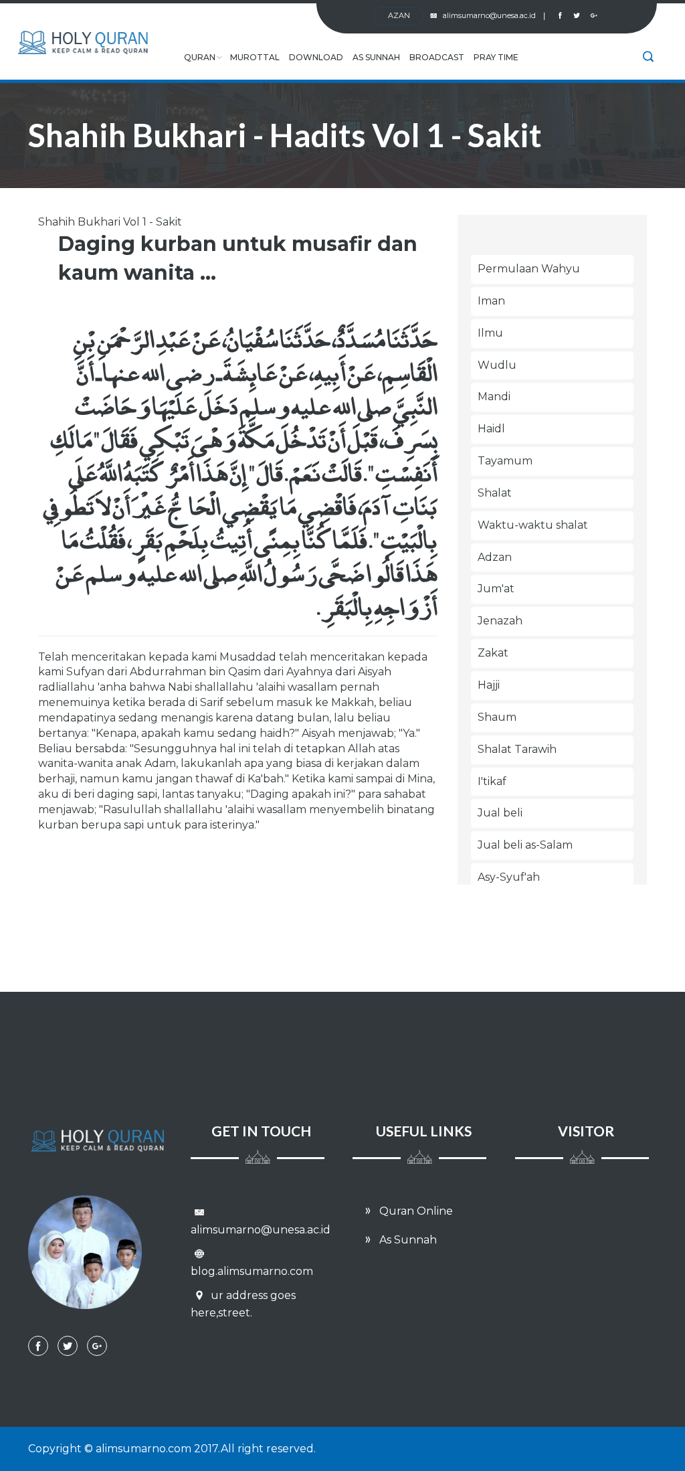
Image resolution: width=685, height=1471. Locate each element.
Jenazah (500, 620)
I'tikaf (492, 781)
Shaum (497, 717)
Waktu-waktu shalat (533, 525)
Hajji (489, 685)
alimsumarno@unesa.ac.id (494, 15)
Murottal (255, 57)
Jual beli (500, 812)
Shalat (495, 493)
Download (316, 57)
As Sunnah (376, 57)
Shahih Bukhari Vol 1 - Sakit (110, 221)
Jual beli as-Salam (525, 845)
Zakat (493, 652)
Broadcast (436, 57)
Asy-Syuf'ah (509, 877)
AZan (399, 15)
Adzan (495, 557)
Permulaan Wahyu (529, 268)
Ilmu (490, 333)
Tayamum (505, 460)
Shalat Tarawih (517, 749)
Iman (491, 300)
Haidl (491, 428)
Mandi (494, 396)
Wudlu (497, 365)
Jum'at (496, 588)
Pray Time (496, 57)
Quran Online (415, 1211)
